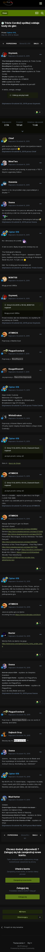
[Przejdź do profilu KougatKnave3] (4, 370)
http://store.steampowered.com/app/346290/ (19, 542)
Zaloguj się (22, 897)
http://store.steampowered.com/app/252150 (25, 534)
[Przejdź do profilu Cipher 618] (4, 233)
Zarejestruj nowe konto (23, 880)
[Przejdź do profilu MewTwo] (4, 163)
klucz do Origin (15, 463)
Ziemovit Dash (33, 448)
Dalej (36, 43)
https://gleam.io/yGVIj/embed (27, 552)
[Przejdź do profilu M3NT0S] (4, 279)
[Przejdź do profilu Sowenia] (4, 183)
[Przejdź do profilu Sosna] (4, 204)
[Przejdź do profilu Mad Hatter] (4, 798)
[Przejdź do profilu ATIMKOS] (4, 334)
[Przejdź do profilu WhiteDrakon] (4, 416)
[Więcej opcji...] (40, 54)
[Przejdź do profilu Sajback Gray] (4, 734)
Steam (16, 35)
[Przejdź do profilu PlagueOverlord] (4, 352)
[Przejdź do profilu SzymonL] (4, 54)
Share (23, 912)
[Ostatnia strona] (42, 43)
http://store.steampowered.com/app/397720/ (19, 547)
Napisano (19, 56)
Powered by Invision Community (22, 948)
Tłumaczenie (18, 943)
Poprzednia (11, 43)
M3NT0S (30, 305)
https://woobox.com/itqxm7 (32, 550)
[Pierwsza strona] (3, 43)
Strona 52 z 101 (25, 43)
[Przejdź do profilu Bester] (4, 634)
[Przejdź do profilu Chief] (4, 139)
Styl (29, 943)
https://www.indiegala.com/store (28, 615)
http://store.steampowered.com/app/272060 (25, 531)
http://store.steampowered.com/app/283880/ (19, 529)
